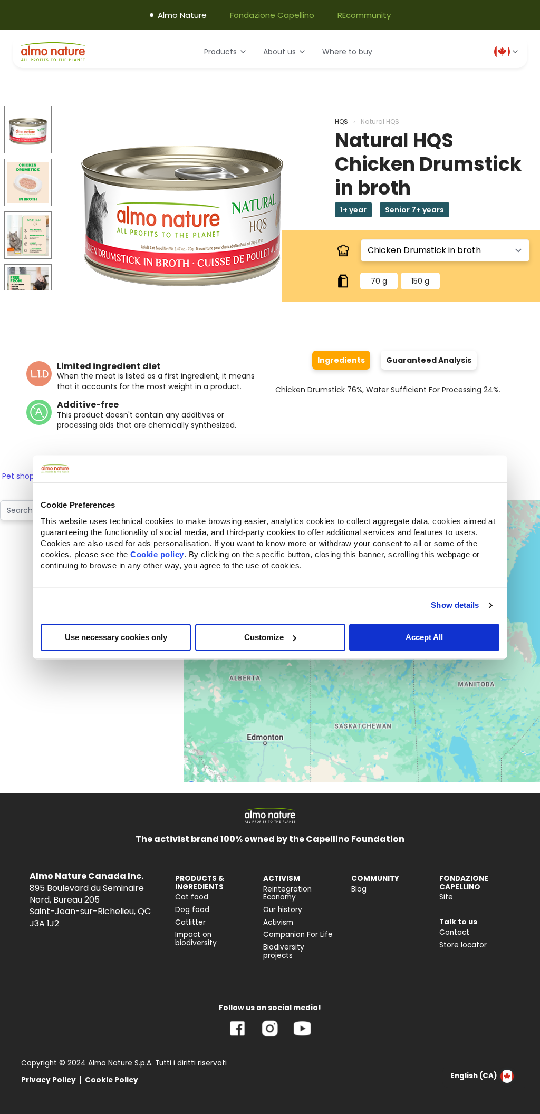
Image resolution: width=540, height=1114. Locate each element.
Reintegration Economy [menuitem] (287, 893)
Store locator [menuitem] (463, 945)
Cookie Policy (111, 1080)
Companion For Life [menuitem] (298, 934)
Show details (455, 604)
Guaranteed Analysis (428, 360)
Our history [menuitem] (282, 910)
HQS (341, 121)
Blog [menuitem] (359, 889)
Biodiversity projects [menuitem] (283, 951)
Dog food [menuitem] (192, 910)
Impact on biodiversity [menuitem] (196, 938)
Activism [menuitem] (278, 922)
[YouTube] (302, 1036)
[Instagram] (270, 1036)
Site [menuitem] (446, 897)
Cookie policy (157, 554)
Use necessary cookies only (116, 637)
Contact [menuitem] (454, 932)
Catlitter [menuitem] (190, 922)
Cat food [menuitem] (191, 897)
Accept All (424, 637)
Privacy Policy (48, 1080)
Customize (264, 637)
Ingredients (341, 360)
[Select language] (506, 51)
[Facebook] (237, 1036)
